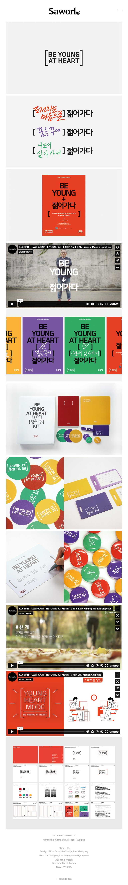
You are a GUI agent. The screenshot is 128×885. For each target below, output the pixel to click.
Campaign (60, 839)
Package (80, 839)
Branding (49, 839)
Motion (70, 839)
